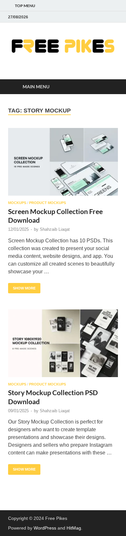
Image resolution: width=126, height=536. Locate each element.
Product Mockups (47, 203)
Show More (22, 286)
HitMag (74, 528)
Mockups (17, 203)
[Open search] (110, 86)
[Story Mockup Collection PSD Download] (63, 343)
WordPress (45, 528)
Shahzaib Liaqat (55, 229)
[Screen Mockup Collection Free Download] (63, 162)
